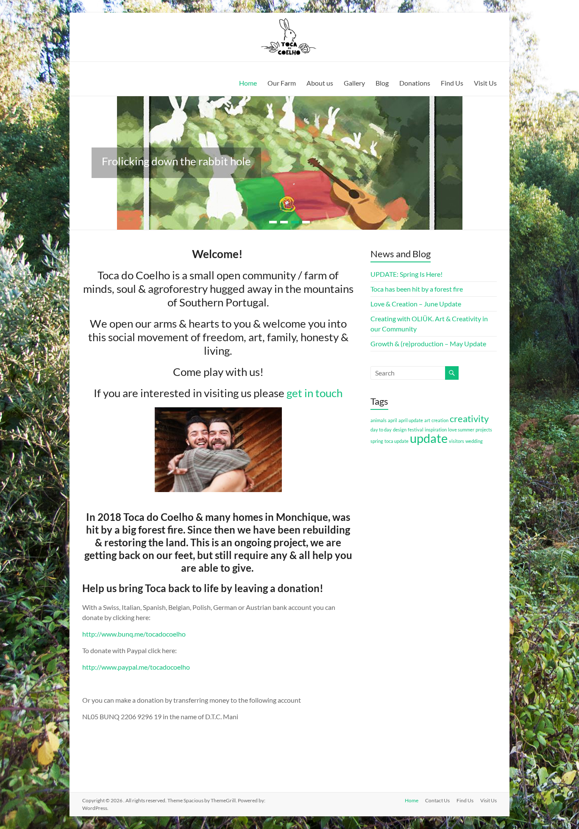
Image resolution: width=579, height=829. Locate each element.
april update (410, 420)
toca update (396, 441)
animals (378, 420)
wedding (474, 441)
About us (319, 83)
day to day (381, 429)
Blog (382, 83)
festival (415, 429)
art (427, 420)
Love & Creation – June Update (415, 304)
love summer (461, 429)
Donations (414, 83)
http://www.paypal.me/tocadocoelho (136, 667)
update (429, 438)
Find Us (452, 83)
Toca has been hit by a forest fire (416, 289)
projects (484, 429)
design (399, 429)
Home (248, 83)
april (392, 420)
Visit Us (485, 83)
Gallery (354, 83)
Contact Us (437, 800)
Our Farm (281, 83)
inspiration (436, 429)
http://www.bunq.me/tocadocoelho (134, 634)
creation (439, 420)
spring (376, 441)
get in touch (314, 393)
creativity (469, 418)
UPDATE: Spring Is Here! (406, 274)
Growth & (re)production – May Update (428, 343)
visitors (456, 441)
